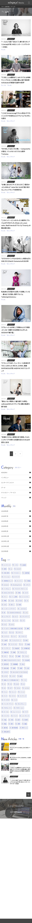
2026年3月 (4, 526)
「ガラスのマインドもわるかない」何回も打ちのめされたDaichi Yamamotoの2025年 (16, 259)
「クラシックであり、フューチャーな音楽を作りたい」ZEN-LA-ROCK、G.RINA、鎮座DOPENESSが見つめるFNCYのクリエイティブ (15, 367)
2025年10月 (5, 546)
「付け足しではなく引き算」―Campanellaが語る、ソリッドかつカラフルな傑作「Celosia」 (15, 151)
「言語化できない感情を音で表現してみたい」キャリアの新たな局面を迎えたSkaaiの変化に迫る (15, 439)
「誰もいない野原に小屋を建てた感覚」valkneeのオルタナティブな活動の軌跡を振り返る (15, 404)
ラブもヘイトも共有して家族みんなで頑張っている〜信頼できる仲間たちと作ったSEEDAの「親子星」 (15, 330)
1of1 (4, 49)
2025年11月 (5, 541)
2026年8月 (4, 511)
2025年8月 (4, 551)
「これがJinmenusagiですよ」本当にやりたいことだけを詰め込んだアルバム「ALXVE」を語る (16, 115)
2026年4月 (4, 521)
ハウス (4, 85)
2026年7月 (4, 516)
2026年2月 (4, 531)
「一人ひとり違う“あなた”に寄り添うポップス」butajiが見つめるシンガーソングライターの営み (15, 44)
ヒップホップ (11, 121)
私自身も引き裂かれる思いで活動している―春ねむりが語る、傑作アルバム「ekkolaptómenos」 (15, 294)
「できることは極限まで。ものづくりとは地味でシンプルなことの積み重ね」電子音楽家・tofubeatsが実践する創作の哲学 (15, 80)
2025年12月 (5, 536)
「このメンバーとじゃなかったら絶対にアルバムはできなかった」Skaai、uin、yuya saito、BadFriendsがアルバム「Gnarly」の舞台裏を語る (16, 224)
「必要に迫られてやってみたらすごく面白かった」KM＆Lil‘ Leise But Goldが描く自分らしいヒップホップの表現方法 (15, 187)
